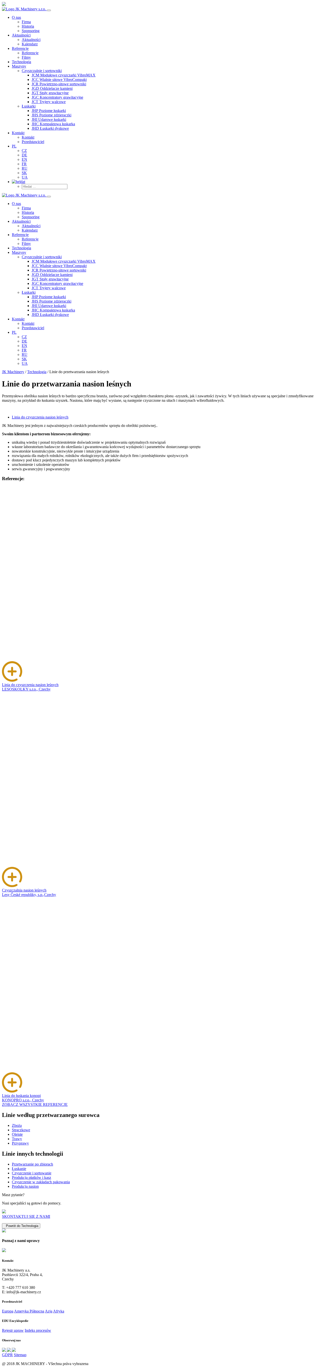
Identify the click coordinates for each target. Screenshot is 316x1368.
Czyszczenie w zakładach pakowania (41, 1182)
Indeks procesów (38, 1330)
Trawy (17, 1139)
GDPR (7, 1355)
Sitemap (20, 1355)
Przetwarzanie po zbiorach (32, 1164)
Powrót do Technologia (21, 1226)
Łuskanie (19, 1169)
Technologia (36, 372)
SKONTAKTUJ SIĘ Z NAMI (26, 1216)
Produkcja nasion (25, 1186)
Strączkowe (21, 1130)
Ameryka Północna (29, 1311)
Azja (48, 1311)
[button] (42, 71)
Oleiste (17, 1134)
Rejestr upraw (13, 1330)
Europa (7, 1311)
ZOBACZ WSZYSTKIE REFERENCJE (35, 1104)
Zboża (17, 1125)
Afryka (58, 1311)
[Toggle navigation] (49, 10)
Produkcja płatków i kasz (31, 1177)
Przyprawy (20, 1143)
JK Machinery (13, 372)
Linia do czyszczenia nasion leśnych (40, 417)
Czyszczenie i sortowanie (31, 1173)
